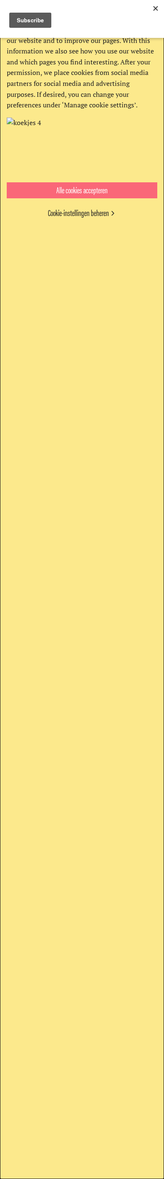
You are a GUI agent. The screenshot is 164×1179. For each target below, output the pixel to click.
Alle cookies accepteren (82, 190)
